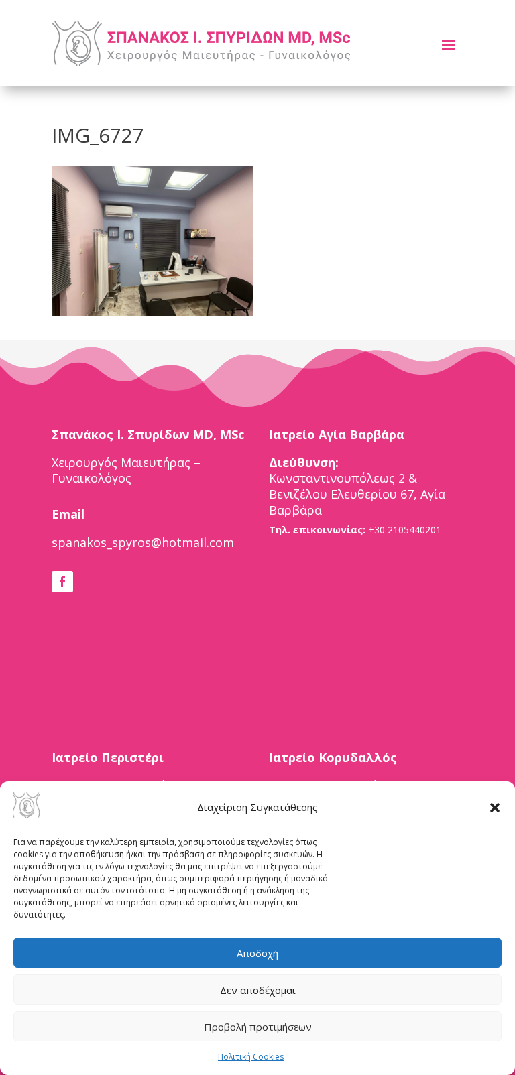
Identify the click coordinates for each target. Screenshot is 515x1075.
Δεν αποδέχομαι (258, 990)
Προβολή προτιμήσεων (258, 1026)
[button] (495, 807)
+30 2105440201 (404, 529)
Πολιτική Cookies (251, 1056)
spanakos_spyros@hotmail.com (143, 542)
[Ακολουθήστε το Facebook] (62, 581)
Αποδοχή (257, 953)
